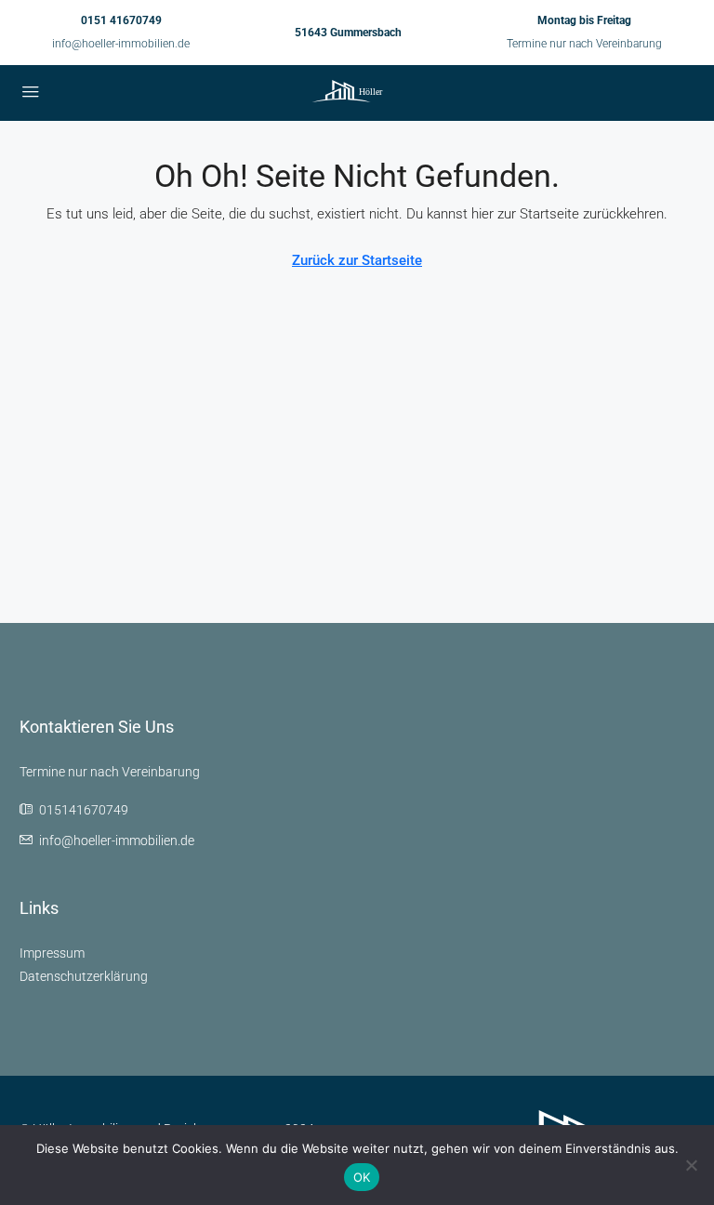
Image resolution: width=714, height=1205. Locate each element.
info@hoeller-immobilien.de (121, 43)
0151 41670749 (121, 20)
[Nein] (690, 1165)
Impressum (52, 953)
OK (362, 1177)
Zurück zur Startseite (357, 260)
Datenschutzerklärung (84, 976)
